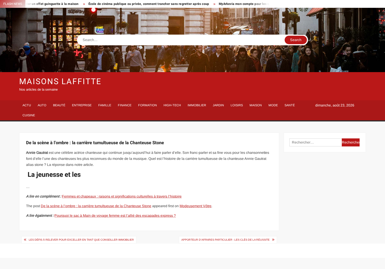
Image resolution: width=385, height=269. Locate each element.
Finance (124, 105)
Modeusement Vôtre (195, 206)
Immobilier (197, 105)
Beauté (59, 105)
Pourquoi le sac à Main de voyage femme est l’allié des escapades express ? (115, 215)
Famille (104, 105)
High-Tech (172, 105)
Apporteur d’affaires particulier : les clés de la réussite (225, 239)
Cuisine (29, 115)
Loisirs (237, 105)
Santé (290, 105)
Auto (42, 105)
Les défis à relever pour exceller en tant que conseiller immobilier (81, 239)
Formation (147, 105)
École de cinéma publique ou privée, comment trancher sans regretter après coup (136, 4)
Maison (256, 105)
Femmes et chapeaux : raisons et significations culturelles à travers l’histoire (122, 196)
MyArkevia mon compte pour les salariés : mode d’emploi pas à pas (257, 4)
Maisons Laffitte (60, 82)
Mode (273, 105)
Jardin (218, 105)
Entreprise (82, 105)
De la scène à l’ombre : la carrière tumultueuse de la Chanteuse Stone (96, 206)
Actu (27, 105)
